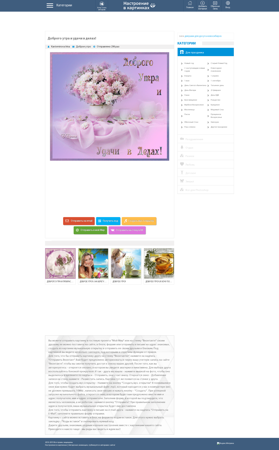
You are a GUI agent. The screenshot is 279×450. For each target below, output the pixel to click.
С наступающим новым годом (194, 69)
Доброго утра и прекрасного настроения (60, 282)
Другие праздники (219, 127)
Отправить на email (81, 221)
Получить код (110, 221)
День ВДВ (215, 95)
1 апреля (215, 76)
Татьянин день (217, 85)
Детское (191, 173)
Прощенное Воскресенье (216, 115)
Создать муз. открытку (141, 221)
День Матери (190, 90)
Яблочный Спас (191, 122)
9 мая (186, 95)
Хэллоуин (215, 122)
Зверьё (190, 181)
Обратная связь (215, 7)
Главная (190, 7)
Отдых (189, 147)
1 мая (186, 81)
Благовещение (190, 100)
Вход (228, 7)
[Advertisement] (139, 21)
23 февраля (216, 90)
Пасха (187, 114)
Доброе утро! (119, 282)
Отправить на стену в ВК (129, 230)
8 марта (187, 76)
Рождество (215, 100)
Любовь (190, 164)
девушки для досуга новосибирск (203, 36)
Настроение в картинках (56, 445)
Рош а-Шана (189, 127)
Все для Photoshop (197, 190)
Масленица (189, 110)
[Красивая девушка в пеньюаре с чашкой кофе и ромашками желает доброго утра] (126, 263)
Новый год (189, 63)
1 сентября (216, 81)
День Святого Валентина (195, 85)
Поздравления (194, 139)
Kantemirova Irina (60, 46)
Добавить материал (202, 7)
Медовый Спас (217, 110)
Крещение (215, 105)
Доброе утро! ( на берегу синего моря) (93, 282)
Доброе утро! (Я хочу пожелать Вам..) (159, 282)
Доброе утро (83, 46)
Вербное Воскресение (194, 105)
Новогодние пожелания (216, 69)
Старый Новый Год (219, 63)
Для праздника (195, 52)
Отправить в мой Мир (93, 230)
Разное (190, 156)
